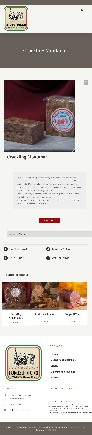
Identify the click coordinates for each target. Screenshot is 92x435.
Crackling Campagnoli (16, 316)
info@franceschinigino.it (19, 410)
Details (17, 322)
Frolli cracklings (44, 314)
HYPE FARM (51, 430)
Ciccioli (22, 234)
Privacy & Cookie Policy (77, 427)
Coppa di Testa (73, 314)
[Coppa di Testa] (73, 296)
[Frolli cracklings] (44, 296)
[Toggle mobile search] (82, 10)
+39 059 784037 (15, 404)
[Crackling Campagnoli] (16, 296)
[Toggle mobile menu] (87, 10)
